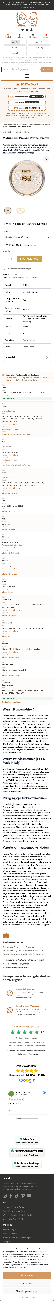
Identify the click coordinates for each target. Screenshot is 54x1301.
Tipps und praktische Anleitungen (17, 1237)
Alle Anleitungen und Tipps (17, 967)
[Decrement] (5, 259)
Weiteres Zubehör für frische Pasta (17, 1215)
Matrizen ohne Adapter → (11, 424)
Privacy (32, 1297)
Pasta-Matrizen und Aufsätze (17, 125)
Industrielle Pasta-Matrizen (14, 1219)
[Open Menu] (27, 76)
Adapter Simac (7, 592)
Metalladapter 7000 (9, 460)
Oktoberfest (28, 346)
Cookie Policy (23, 1297)
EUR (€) (15, 42)
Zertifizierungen (10, 1230)
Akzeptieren (27, 1275)
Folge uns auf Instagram (28, 1054)
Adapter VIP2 (6, 636)
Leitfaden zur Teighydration (17, 963)
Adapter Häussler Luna (10, 675)
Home (5, 125)
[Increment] (11, 259)
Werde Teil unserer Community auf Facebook (28, 1050)
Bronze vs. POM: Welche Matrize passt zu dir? (25, 960)
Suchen (46, 69)
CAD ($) (15, 53)
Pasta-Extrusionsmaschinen (14, 1211)
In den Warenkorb (29, 259)
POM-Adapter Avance (16, 434)
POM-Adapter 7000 (16, 465)
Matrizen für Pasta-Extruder (14, 1207)
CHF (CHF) (38, 48)
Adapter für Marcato (9, 574)
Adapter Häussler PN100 (11, 657)
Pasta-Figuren (29, 340)
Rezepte (6, 1241)
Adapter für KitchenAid (10, 553)
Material (6, 231)
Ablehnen (27, 1283)
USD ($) (38, 42)
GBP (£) (15, 48)
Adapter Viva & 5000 (10, 493)
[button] (46, 159)
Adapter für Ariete (8, 529)
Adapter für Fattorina (9, 615)
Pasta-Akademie (10, 1233)
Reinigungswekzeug (11, 841)
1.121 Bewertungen (35, 1074)
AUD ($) (38, 53)
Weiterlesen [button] (13, 1110)
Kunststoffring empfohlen (11, 702)
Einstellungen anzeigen (27, 1291)
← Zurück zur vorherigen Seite (16, 132)
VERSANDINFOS (27, 7)
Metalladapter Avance (10, 430)
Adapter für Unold (8, 511)
